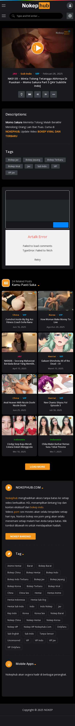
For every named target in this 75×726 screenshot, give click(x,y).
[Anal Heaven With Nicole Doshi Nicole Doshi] (19, 384)
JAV (14, 73)
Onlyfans (61, 626)
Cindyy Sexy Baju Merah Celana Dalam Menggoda (19, 445)
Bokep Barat (45, 565)
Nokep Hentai (34, 620)
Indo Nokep (46, 606)
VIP (37, 73)
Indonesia (19, 439)
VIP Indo (39, 640)
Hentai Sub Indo (15, 606)
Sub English (13, 633)
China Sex (24, 592)
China (16, 315)
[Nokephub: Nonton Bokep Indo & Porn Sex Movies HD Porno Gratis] (36, 5)
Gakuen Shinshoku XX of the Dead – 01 (55, 362)
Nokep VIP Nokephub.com (37, 626)
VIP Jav (11, 172)
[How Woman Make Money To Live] (55, 301)
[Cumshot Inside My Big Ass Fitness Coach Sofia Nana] (19, 301)
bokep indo (36, 507)
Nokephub (11, 498)
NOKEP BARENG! (20, 536)
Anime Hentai (14, 565)
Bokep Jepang (33, 159)
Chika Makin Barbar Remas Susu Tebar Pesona (55, 445)
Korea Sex (40, 613)
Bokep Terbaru (55, 159)
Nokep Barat (57, 613)
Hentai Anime (54, 592)
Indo (32, 606)
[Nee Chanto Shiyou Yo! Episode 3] (55, 384)
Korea (52, 315)
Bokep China (14, 572)
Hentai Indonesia (16, 599)
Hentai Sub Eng (38, 599)
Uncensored (13, 640)
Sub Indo (26, 73)
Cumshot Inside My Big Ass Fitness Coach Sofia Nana (19, 321)
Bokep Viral (14, 166)
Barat (30, 565)
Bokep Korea (14, 586)
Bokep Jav (13, 159)
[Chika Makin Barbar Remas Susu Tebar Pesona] (55, 425)
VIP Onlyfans (13, 647)
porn (16, 511)
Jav (28, 166)
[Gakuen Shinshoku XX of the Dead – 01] (55, 342)
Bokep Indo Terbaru (17, 579)
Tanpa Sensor (47, 633)
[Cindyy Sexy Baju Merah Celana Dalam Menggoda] (19, 425)
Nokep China (14, 620)
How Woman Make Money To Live (56, 321)
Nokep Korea (53, 620)
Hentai (52, 356)
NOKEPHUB (12, 131)
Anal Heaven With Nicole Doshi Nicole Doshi (19, 404)
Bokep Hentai (33, 572)
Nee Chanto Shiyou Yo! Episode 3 (55, 404)
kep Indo (12, 613)
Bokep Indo (52, 572)
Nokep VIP (12, 626)
